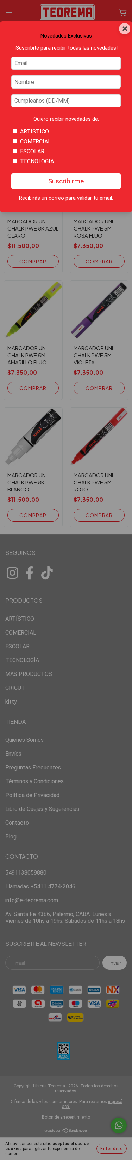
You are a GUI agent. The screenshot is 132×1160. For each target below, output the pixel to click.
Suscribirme (66, 181)
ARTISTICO (34, 131)
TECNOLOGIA (37, 161)
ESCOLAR (32, 151)
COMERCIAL (35, 141)
